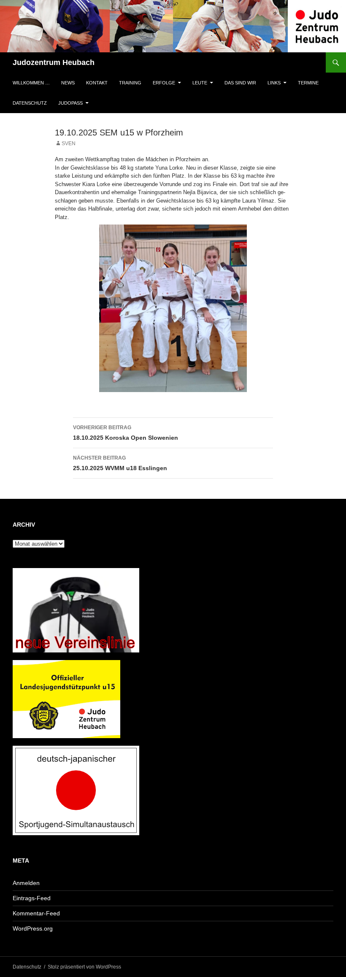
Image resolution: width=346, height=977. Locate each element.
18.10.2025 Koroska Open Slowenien (125, 433)
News (68, 82)
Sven (69, 143)
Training (130, 82)
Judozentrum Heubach (54, 62)
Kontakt (97, 82)
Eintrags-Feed (32, 898)
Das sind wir (240, 82)
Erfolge (164, 82)
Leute (199, 82)
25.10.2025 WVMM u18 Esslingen (120, 463)
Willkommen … (31, 82)
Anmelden (26, 883)
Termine (308, 82)
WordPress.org (33, 928)
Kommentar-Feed (36, 913)
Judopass (70, 103)
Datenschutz (30, 103)
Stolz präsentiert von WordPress (84, 967)
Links (274, 82)
